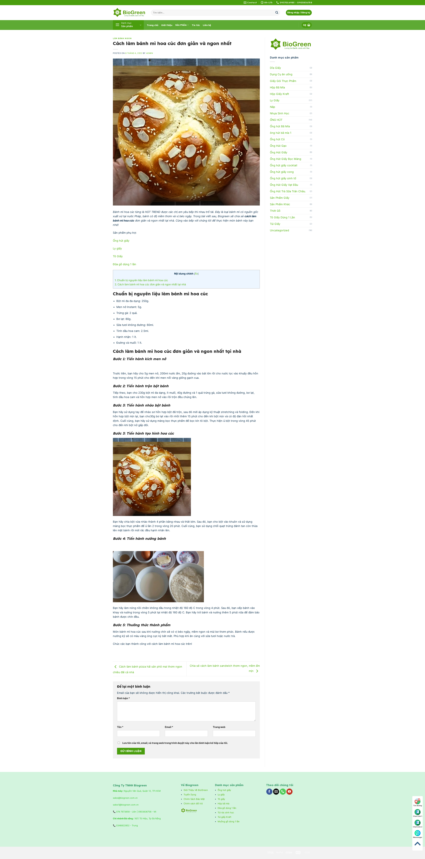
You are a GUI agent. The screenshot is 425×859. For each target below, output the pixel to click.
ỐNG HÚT (276, 119)
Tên (120, 727)
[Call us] (283, 792)
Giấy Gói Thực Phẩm (283, 81)
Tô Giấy (118, 256)
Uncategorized (279, 230)
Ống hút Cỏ (277, 139)
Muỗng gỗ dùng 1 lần (229, 821)
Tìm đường (417, 805)
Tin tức (196, 25)
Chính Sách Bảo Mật (194, 799)
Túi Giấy (275, 224)
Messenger (417, 837)
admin (149, 53)
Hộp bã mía (223, 803)
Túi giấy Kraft (225, 817)
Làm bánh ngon (122, 38)
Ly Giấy (274, 100)
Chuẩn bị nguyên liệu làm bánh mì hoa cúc (141, 280)
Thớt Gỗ (275, 210)
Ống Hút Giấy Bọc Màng (285, 159)
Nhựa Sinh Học (279, 113)
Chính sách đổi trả (193, 803)
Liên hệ (207, 25)
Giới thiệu (166, 25)
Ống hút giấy (121, 240)
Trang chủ (152, 25)
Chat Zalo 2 (417, 827)
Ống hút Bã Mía (280, 126)
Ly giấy (118, 248)
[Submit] (277, 12)
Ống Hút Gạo (278, 145)
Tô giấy (221, 799)
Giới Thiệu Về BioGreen (196, 790)
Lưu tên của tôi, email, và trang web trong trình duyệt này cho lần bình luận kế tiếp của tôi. (175, 743)
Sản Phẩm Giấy (279, 197)
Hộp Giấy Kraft (279, 94)
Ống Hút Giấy (278, 152)
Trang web (219, 727)
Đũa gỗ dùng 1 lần (125, 264)
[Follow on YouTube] (289, 792)
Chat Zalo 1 (417, 816)
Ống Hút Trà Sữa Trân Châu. (288, 191)
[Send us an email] (276, 792)
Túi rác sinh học (226, 812)
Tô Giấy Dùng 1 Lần (282, 217)
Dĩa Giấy (275, 67)
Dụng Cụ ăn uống (281, 74)
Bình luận (123, 698)
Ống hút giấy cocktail (283, 165)
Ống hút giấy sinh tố (283, 178)
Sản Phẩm (181, 25)
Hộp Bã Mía (277, 87)
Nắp (272, 107)
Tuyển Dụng (190, 794)
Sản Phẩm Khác (280, 204)
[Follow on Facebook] (269, 792)
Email (169, 727)
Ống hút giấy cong (282, 171)
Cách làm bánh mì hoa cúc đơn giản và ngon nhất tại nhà (150, 284)
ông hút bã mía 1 (280, 132)
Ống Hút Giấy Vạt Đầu (284, 184)
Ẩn (196, 273)
